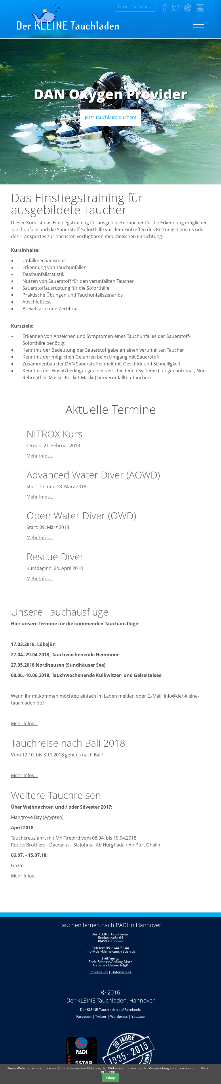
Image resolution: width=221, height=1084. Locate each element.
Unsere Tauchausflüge (59, 611)
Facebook (84, 1016)
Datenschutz (121, 972)
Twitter (100, 1016)
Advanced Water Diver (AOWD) (93, 474)
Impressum (98, 972)
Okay (110, 1077)
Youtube (138, 1016)
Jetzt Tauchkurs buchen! (110, 117)
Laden (110, 696)
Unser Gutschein (135, 6)
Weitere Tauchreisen (56, 795)
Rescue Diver (55, 556)
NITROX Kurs (54, 433)
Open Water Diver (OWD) (81, 515)
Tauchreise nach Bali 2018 (68, 743)
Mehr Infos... (39, 456)
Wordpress (119, 1016)
